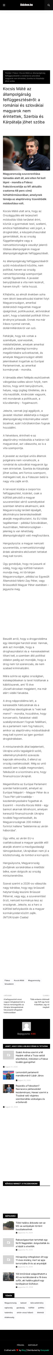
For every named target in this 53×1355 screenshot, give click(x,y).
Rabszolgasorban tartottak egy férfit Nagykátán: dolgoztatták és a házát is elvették (32, 1243)
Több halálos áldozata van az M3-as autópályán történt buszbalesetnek (30, 1226)
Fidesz (15, 73)
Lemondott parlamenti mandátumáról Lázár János (30, 1074)
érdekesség (9, 1317)
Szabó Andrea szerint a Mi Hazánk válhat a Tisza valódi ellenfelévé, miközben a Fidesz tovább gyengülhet (32, 1057)
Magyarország (34, 980)
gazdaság (20, 1308)
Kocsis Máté (19, 980)
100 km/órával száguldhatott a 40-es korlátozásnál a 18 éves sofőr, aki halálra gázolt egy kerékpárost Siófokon (31, 1278)
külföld (31, 1308)
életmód (40, 1312)
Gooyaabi (44, 1350)
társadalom (9, 984)
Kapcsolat (33, 1345)
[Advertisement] (26, 42)
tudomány (9, 1312)
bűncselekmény (37, 1303)
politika (41, 1308)
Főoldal (8, 73)
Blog (24, 1350)
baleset (23, 1303)
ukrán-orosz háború (25, 1312)
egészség (9, 1308)
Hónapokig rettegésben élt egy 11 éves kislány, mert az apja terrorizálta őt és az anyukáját (32, 1260)
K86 (33, 1033)
